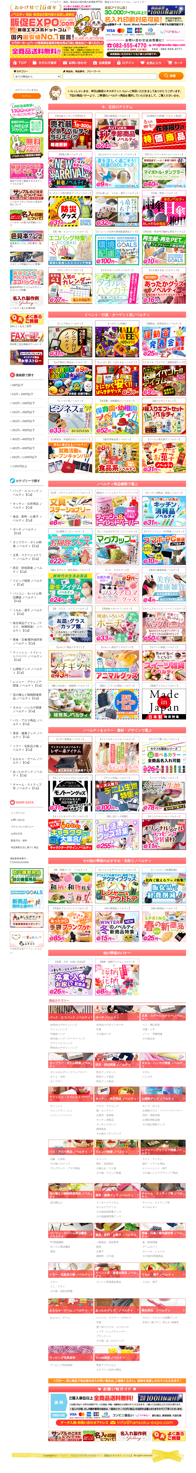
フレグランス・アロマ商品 (65, 1168)
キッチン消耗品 (105, 1119)
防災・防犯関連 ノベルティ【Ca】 (27, 569)
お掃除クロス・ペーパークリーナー (162, 1110)
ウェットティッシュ (61, 1110)
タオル (146, 1072)
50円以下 (17, 385)
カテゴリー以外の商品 (108, 1369)
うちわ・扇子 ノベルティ (158, 1274)
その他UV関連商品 (152, 1256)
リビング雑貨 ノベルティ (112, 1151)
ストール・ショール (153, 1251)
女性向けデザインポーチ (110, 1024)
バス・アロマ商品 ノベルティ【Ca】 (27, 722)
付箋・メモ (148, 1029)
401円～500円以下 (23, 448)
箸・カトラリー (105, 1110)
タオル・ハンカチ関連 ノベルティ (162, 1064)
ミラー (54, 1281)
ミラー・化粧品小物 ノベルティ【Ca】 (27, 747)
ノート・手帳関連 (152, 1034)
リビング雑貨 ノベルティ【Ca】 (27, 582)
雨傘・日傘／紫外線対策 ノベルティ (162, 1234)
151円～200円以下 (23, 412)
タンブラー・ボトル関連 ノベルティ (69, 1064)
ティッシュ (56, 1106)
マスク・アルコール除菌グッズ (159, 1317)
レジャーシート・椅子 (154, 1168)
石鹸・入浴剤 (57, 1159)
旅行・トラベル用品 (153, 1163)
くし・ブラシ (57, 1286)
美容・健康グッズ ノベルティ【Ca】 (27, 735)
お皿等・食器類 (105, 1115)
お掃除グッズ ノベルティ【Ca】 (27, 670)
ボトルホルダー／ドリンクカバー (68, 1072)
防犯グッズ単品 (105, 1076)
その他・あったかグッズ (110, 1340)
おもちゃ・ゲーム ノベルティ (68, 1310)
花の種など (56, 1202)
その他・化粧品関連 (61, 1291)
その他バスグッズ (60, 1163)
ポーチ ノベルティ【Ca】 (25, 531)
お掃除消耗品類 (151, 1119)
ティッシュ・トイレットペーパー (69, 1098)
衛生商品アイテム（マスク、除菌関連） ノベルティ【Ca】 (27, 626)
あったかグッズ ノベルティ (114, 1310)
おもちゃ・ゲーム (60, 1317)
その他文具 (148, 1038)
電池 (52, 1251)
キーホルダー (149, 1207)
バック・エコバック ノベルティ (69, 1017)
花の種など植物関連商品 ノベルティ (69, 1195)
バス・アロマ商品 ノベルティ (68, 1151)
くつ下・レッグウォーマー (111, 1331)
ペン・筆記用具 (151, 1024)
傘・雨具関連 (149, 1242)
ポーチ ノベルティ (107, 1017)
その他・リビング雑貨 (108, 1172)
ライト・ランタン (152, 1159)
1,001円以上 (19, 466)
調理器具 (101, 1129)
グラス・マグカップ (107, 1106)
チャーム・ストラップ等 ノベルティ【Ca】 (27, 786)
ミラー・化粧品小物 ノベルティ (69, 1274)
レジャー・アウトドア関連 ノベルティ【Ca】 (28, 683)
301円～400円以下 (23, 439)
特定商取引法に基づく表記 (24, 847)
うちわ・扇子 (149, 1281)
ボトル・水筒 (57, 1076)
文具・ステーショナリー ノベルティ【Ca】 (27, 556)
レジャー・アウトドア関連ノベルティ (162, 1151)
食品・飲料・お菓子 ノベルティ (116, 1234)
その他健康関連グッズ (108, 1216)
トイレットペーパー (61, 1115)
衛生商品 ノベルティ (156, 1310)
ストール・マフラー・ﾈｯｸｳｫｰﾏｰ (114, 1317)
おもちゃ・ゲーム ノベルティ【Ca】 (27, 760)
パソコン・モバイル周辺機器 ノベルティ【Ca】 (27, 597)
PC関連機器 (57, 1242)
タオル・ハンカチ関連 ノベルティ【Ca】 (27, 709)
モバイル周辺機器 (60, 1246)
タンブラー (56, 1081)
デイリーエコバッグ (61, 1043)
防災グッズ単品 (105, 1081)
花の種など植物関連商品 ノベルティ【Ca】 (27, 696)
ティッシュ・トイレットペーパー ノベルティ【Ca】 (27, 656)
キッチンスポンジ (106, 1124)
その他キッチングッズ (108, 1133)
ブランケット (103, 1336)
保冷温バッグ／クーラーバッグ (67, 1038)
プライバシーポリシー (22, 826)
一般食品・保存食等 (107, 1242)
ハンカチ (147, 1076)
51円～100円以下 (22, 394)
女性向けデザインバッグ (64, 1024)
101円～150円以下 (23, 403)
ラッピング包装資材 (62, 1357)
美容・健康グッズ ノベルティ (115, 1195)
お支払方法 (16, 833)
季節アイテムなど (106, 1365)
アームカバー (149, 1246)
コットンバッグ (59, 1029)
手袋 (98, 1322)
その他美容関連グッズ (108, 1211)
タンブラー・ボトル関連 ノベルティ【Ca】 (27, 544)
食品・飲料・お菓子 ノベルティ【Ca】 (27, 518)
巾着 (98, 1029)
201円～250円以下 (23, 421)
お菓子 (100, 1251)
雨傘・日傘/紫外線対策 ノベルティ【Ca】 (27, 641)
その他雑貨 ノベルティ (110, 1357)
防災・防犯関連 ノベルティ (113, 1064)
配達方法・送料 (19, 840)
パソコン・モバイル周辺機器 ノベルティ (68, 1234)
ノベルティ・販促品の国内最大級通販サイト (80, 1455)
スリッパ (101, 1159)
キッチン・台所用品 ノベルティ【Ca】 (27, 505)
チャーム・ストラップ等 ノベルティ (162, 1195)
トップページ (18, 813)
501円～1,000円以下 (24, 457)
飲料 (98, 1246)
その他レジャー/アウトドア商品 (160, 1172)
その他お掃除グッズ (153, 1124)
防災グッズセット (106, 1072)
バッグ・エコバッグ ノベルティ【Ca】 (27, 492)
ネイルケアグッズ (106, 1207)
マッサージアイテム (107, 1202)
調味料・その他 (105, 1256)
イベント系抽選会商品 (108, 1281)
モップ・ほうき (151, 1106)
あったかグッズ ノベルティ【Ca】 (27, 773)
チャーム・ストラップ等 (156, 1202)
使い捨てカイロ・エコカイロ (112, 1326)
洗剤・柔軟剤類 (151, 1115)
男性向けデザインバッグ (64, 1047)
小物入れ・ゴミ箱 (106, 1168)
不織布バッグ (57, 1034)
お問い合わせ (18, 820)
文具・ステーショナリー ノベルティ (162, 1017)
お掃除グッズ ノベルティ (158, 1098)
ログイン (26, 96)
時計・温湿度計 (105, 1163)
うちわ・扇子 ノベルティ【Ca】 (27, 612)
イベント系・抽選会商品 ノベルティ (116, 1274)
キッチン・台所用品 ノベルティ (116, 1098)
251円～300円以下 (23, 430)
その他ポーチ (103, 1034)
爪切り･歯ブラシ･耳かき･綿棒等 (160, 1322)
